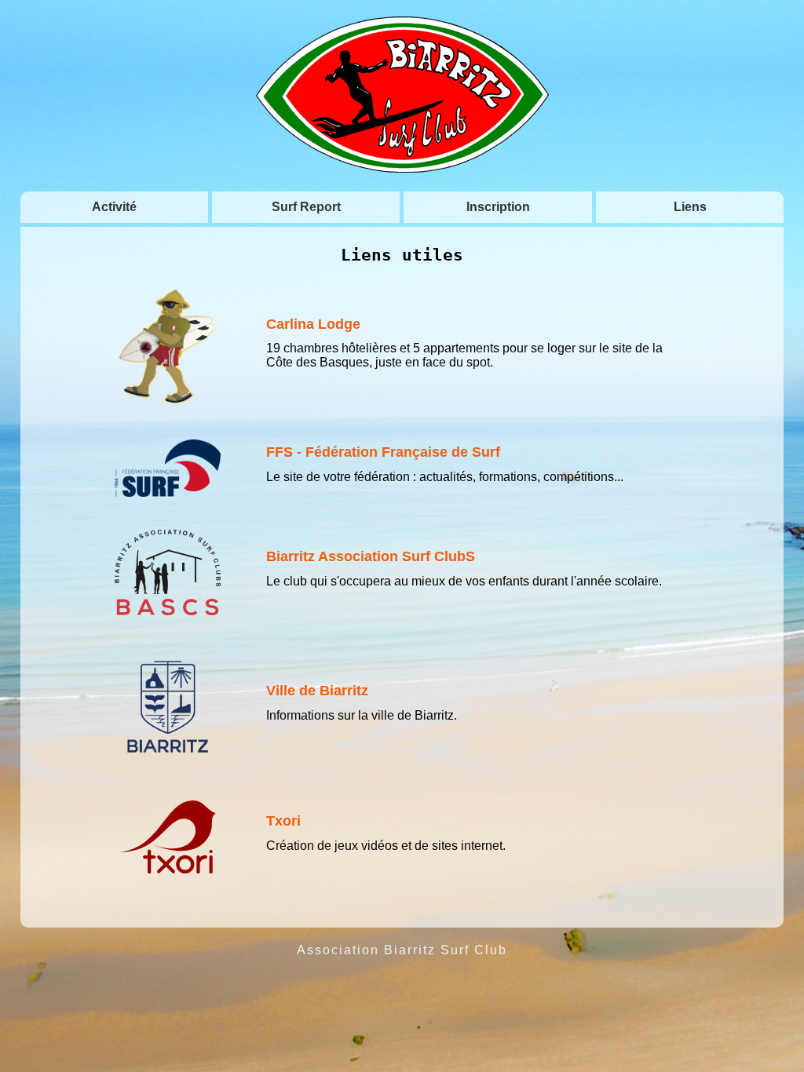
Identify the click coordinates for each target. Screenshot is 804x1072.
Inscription (498, 206)
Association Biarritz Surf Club (402, 950)
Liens (690, 206)
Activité (114, 206)
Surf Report (306, 206)
